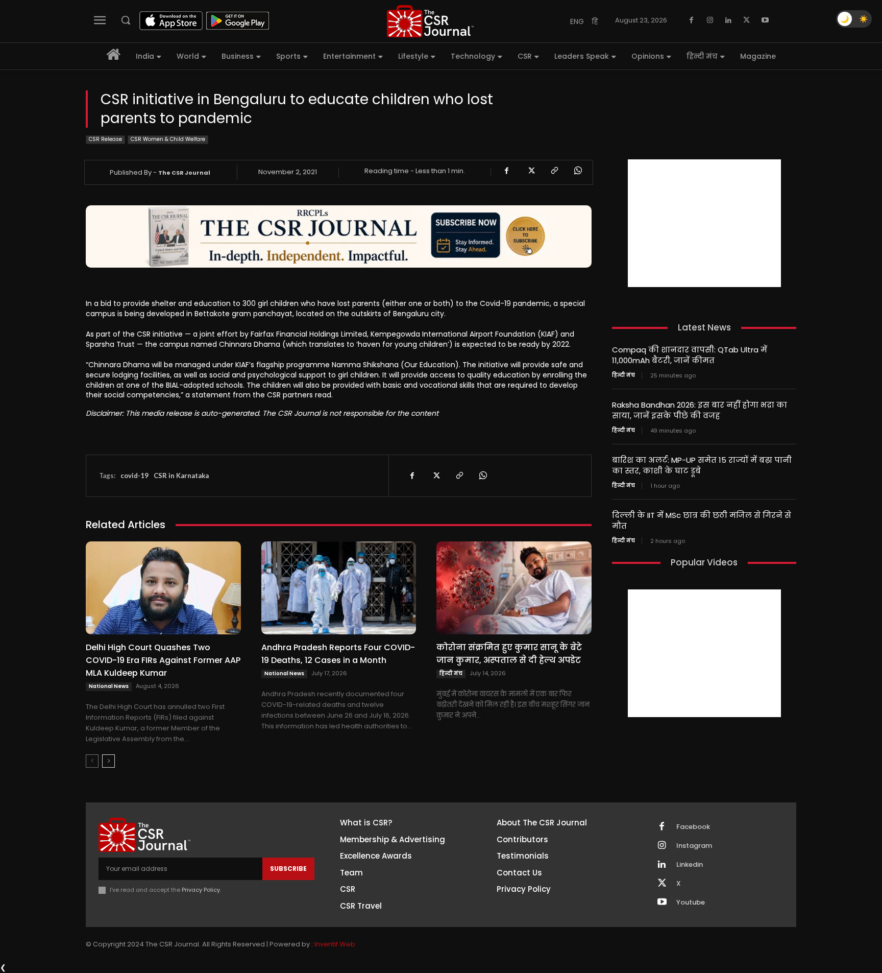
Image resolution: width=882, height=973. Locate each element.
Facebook (693, 827)
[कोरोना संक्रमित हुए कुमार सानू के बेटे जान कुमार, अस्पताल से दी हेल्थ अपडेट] (514, 587)
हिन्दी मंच (450, 673)
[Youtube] (765, 20)
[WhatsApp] (577, 170)
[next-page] (108, 761)
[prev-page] (92, 761)
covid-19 (134, 475)
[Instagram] (710, 20)
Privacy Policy (201, 890)
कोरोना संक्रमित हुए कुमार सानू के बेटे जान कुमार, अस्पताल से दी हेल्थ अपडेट (509, 654)
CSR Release (105, 139)
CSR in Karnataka (181, 475)
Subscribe (288, 868)
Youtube (690, 902)
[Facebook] (691, 20)
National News (109, 686)
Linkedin (689, 864)
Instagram (694, 845)
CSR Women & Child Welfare (168, 139)
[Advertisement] (704, 223)
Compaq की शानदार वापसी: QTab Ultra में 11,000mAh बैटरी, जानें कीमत (689, 355)
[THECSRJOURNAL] (430, 21)
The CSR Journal (184, 173)
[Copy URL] (554, 170)
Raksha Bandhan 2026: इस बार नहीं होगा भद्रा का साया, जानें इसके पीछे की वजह (699, 410)
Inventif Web (334, 944)
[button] (125, 20)
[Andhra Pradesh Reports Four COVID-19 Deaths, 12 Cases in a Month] (338, 587)
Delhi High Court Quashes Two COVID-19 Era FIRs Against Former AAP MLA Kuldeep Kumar (163, 660)
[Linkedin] (728, 20)
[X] (747, 20)
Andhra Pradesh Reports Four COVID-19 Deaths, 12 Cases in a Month (338, 654)
